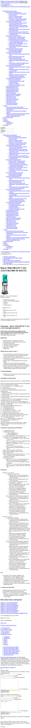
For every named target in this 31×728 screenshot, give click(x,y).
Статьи (5, 118)
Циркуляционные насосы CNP (16, 56)
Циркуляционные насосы (12, 86)
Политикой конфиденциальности (21, 724)
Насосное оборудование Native (13, 21)
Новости (5, 120)
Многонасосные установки (13, 95)
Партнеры (8, 124)
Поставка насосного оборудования (14, 107)
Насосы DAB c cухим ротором (16, 38)
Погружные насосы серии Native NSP (18, 31)
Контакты (5, 125)
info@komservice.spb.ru (24, 6)
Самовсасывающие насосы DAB (17, 39)
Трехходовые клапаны (11, 104)
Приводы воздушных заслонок (16, 85)
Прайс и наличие (14, 2)
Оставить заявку (23, 2)
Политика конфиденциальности (8, 625)
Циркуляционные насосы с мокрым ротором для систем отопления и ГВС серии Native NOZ (18, 27)
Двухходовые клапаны (11, 103)
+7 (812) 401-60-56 (5, 631)
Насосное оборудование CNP (13, 52)
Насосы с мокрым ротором (15, 16)
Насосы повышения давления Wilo (17, 13)
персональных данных (15, 690)
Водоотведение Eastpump (15, 51)
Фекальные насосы (11, 101)
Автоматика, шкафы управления (17, 20)
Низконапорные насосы (12, 90)
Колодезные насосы (11, 98)
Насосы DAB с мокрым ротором (17, 37)
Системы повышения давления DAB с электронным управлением (18, 41)
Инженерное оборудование (10, 11)
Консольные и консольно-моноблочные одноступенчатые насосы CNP (19, 63)
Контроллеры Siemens (14, 79)
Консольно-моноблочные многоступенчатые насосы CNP (17, 58)
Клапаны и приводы (14, 83)
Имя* (2, 674)
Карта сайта (3, 623)
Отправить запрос (5, 691)
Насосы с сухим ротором (15, 17)
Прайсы (5, 640)
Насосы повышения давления (13, 94)
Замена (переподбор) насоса (13, 116)
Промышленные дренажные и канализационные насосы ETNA (17, 76)
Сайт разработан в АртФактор (8, 667)
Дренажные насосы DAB (15, 44)
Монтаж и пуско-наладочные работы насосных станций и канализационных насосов (18, 114)
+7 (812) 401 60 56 (5, 6)
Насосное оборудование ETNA (14, 65)
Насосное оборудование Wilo (13, 12)
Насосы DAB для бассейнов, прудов (18, 43)
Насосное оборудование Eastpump (14, 48)
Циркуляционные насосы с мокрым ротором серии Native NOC (18, 23)
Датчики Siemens (13, 82)
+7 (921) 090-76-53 (14, 6)
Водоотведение (13, 15)
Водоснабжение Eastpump (15, 50)
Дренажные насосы (11, 96)
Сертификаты (9, 122)
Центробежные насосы (12, 87)
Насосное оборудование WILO (11, 647)
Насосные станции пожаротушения (18, 18)
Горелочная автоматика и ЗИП (16, 81)
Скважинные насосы (11, 100)
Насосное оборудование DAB (13, 35)
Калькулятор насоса (8, 117)
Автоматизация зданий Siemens (14, 78)
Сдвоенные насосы (11, 92)
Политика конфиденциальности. (9, 657)
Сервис (5, 105)
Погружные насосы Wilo (12, 99)
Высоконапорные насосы (12, 91)
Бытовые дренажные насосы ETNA (18, 74)
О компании (6, 121)
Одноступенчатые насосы (12, 88)
